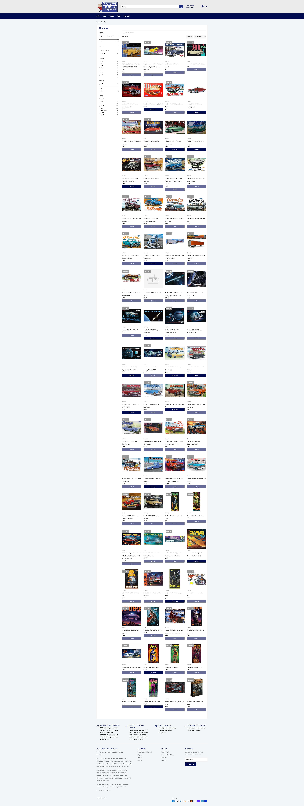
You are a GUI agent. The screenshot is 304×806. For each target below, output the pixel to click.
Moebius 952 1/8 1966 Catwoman (195, 667)
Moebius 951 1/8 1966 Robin (172, 667)
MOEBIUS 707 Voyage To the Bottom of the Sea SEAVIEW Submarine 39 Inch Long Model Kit (131, 555)
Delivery (140, 757)
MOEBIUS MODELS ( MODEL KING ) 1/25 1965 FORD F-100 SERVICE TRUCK (130, 66)
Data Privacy (165, 752)
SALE (104, 16)
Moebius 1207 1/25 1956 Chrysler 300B (153, 104)
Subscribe (191, 764)
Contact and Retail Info (145, 752)
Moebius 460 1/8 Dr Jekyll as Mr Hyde (196, 515)
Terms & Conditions (168, 755)
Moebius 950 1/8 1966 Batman (151, 667)
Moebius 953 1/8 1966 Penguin (129, 701)
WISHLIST (126, 16)
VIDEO (119, 16)
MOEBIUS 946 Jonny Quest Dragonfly (131, 667)
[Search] (181, 6)
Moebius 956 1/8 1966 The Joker (152, 701)
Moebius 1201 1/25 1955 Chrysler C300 (196, 64)
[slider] (100, 39)
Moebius (103, 21)
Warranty (164, 760)
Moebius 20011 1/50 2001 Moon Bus (130, 330)
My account (190, 8)
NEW (98, 16)
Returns (164, 757)
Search (140, 760)
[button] (200, 36)
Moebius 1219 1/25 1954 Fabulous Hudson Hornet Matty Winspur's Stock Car (173, 181)
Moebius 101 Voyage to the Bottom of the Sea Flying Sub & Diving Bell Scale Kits (153, 66)
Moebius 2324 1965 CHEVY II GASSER (174, 404)
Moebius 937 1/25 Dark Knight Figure (153, 630)
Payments (141, 755)
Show (188, 36)
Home (98, 21)
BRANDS (111, 16)
